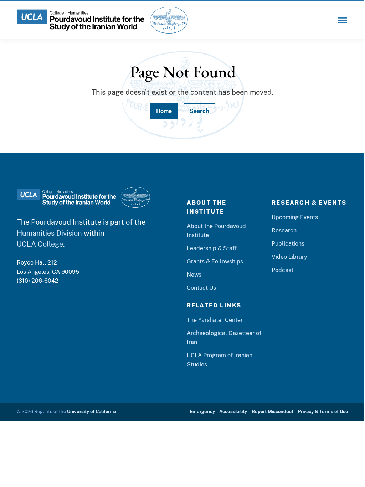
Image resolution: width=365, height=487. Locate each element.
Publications (288, 243)
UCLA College (40, 244)
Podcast (282, 270)
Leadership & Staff (212, 248)
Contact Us (201, 287)
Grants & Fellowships (215, 261)
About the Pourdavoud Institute (216, 231)
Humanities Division (49, 233)
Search (199, 111)
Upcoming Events (295, 217)
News (194, 274)
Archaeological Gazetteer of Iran (224, 337)
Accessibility (233, 411)
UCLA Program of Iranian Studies (219, 360)
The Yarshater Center (215, 320)
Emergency (202, 411)
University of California (91, 411)
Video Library (289, 256)
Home (164, 111)
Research (284, 230)
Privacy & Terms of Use (323, 411)
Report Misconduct (272, 411)
